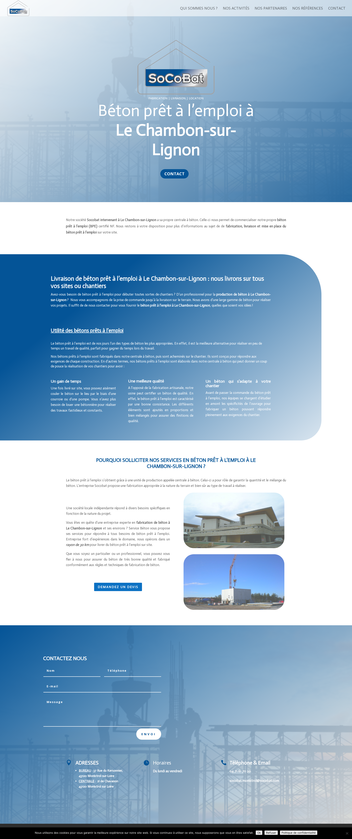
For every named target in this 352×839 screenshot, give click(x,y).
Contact (336, 9)
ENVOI (148, 734)
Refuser (271, 832)
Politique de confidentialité (299, 832)
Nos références (307, 9)
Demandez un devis (118, 587)
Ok (259, 832)
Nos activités (236, 9)
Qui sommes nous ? (199, 9)
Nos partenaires (271, 9)
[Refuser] (347, 833)
